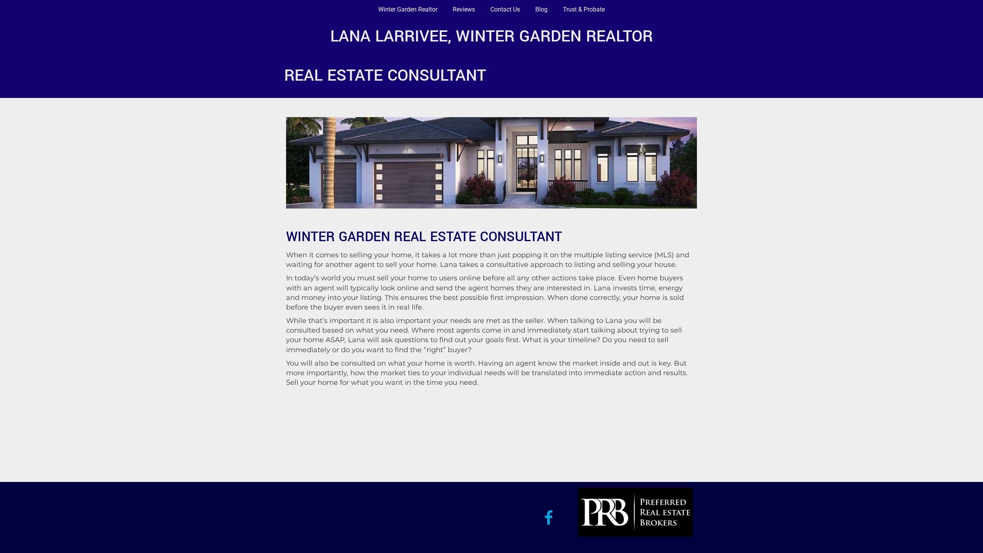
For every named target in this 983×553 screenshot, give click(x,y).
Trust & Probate (584, 9)
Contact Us (505, 9)
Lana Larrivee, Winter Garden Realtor (491, 36)
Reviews (464, 9)
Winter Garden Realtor (407, 9)
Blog (541, 9)
